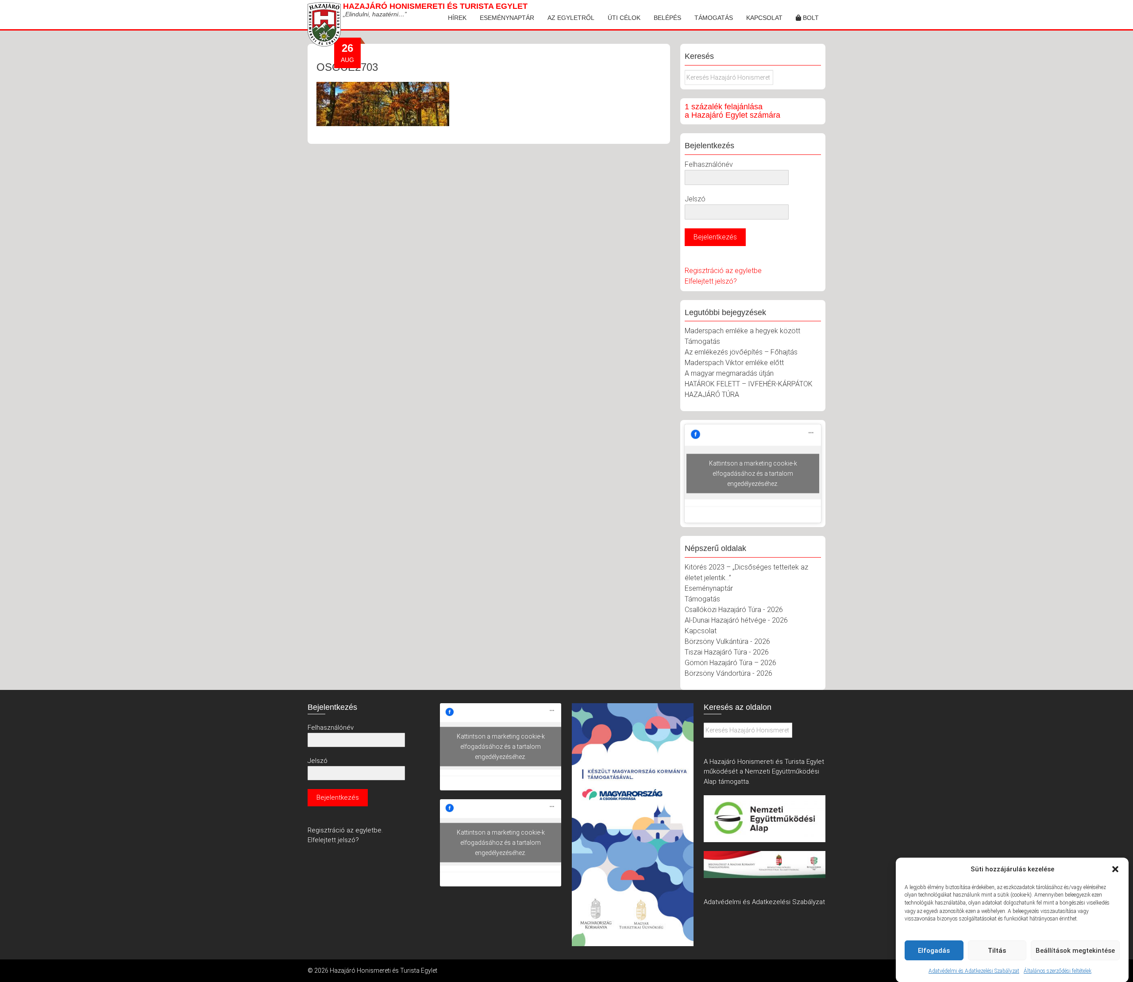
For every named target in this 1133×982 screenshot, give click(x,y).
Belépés (667, 17)
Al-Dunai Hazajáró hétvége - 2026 (736, 620)
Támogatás (713, 17)
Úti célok (624, 17)
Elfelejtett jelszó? (711, 281)
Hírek (457, 17)
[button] (1115, 869)
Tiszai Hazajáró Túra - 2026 (727, 652)
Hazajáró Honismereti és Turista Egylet (435, 6)
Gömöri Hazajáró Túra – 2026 (730, 663)
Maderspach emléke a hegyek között (742, 331)
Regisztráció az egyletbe (723, 270)
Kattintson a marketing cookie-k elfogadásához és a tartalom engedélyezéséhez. (753, 473)
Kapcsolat (764, 17)
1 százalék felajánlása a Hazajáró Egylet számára (732, 111)
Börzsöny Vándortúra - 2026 (728, 673)
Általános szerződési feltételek (1057, 970)
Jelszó (695, 199)
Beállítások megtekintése (1075, 951)
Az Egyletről (570, 17)
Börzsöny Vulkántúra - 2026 (727, 641)
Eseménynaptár (507, 17)
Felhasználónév (709, 164)
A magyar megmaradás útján (729, 373)
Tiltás (997, 951)
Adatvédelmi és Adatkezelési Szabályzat (974, 970)
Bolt (810, 17)
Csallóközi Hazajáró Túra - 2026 (734, 609)
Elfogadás (934, 951)
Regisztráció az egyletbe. (345, 830)
